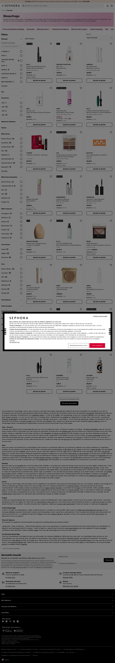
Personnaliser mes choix (78, 345)
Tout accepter (97, 345)
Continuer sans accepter (100, 316)
